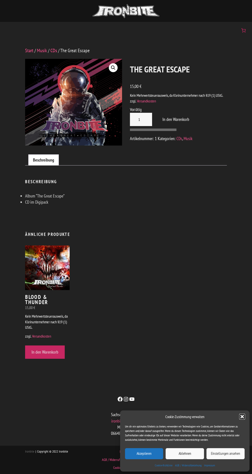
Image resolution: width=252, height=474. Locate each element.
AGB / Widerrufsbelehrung (188, 465)
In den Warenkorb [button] (45, 352)
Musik (42, 50)
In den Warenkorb (174, 119)
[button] (242, 416)
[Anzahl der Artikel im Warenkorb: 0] (243, 30)
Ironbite (29, 451)
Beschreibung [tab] (43, 160)
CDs (53, 50)
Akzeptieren (144, 453)
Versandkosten (146, 100)
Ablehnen (185, 453)
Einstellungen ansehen (225, 453)
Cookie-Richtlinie (164, 465)
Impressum (209, 465)
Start (29, 50)
